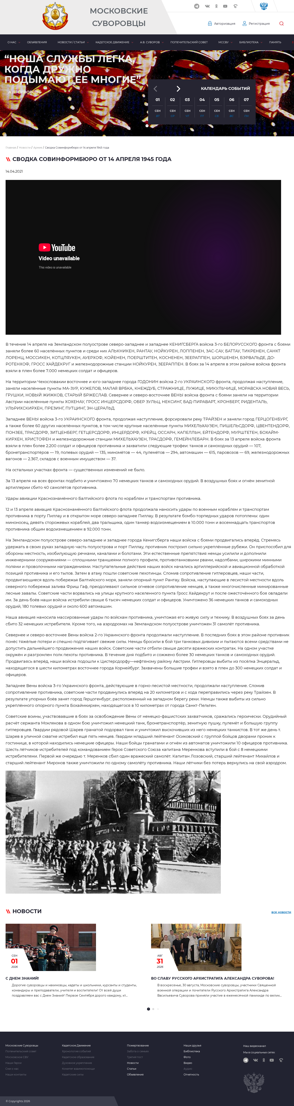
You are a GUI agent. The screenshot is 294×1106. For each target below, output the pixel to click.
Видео (188, 1063)
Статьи (131, 1069)
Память (275, 42)
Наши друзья (192, 1045)
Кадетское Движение (76, 1045)
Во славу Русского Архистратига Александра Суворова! (212, 978)
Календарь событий (225, 88)
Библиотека (248, 42)
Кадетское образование (78, 1057)
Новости (133, 1063)
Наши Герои (13, 1063)
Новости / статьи (71, 42)
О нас (12, 42)
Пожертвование (138, 1045)
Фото (187, 1057)
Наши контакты (15, 1074)
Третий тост (135, 1057)
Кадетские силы (73, 1074)
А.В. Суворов (150, 42)
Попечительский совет (189, 42)
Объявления (37, 42)
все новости (281, 912)
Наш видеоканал (254, 1046)
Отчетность (191, 1074)
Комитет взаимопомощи (78, 1069)
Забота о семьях (138, 1051)
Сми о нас (12, 1069)
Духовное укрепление (77, 1063)
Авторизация (224, 24)
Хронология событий (76, 1051)
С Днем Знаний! (22, 978)
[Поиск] (281, 23)
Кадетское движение (112, 42)
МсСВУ (223, 42)
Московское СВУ (16, 1057)
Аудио (188, 1069)
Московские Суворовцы (119, 17)
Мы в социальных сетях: (259, 1052)
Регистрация (259, 24)
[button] (147, 125)
